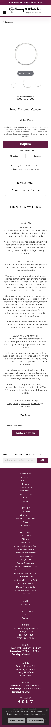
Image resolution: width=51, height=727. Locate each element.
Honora (25, 484)
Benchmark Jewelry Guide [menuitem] (25, 573)
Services (25, 615)
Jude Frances (25, 491)
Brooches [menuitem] (25, 594)
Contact (25, 618)
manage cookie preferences (27, 714)
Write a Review (25, 433)
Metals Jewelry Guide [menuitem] (25, 587)
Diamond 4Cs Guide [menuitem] (25, 549)
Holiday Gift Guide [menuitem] (25, 583)
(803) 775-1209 (25, 98)
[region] (25, 54)
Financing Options (25, 611)
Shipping (14, 156)
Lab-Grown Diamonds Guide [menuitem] (25, 580)
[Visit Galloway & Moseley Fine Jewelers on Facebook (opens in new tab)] (19, 701)
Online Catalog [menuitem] (25, 515)
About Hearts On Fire (25, 189)
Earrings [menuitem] (25, 529)
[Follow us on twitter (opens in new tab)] (27, 701)
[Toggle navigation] (4, 12)
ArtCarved (25, 477)
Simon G (25, 498)
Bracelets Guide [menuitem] (25, 556)
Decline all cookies (16, 720)
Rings (9, 403)
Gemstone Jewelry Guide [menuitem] (25, 553)
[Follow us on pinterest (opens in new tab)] (23, 701)
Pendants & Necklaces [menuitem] (25, 518)
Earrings (16, 403)
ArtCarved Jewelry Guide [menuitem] (25, 590)
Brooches (25, 406)
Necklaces (9, 22)
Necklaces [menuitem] (25, 542)
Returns (37, 156)
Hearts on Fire (25, 494)
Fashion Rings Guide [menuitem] (25, 563)
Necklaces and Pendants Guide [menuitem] (25, 566)
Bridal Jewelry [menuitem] (26, 532)
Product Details (25, 182)
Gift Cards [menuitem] (25, 512)
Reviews (25, 415)
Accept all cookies (35, 720)
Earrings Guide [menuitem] (25, 559)
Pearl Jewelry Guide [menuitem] (25, 577)
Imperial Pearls (25, 487)
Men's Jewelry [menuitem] (25, 536)
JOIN (42, 460)
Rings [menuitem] (25, 522)
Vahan (25, 501)
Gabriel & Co (25, 480)
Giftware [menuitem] (25, 539)
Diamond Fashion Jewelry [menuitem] (25, 570)
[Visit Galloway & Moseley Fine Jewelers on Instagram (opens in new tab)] (31, 701)
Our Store (25, 604)
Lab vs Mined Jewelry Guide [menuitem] (25, 546)
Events (25, 608)
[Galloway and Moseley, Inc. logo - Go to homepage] (25, 10)
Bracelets (35, 403)
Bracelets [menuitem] (25, 525)
